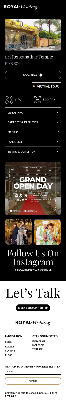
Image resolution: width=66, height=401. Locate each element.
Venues (9, 346)
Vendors (10, 350)
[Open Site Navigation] (60, 7)
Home (8, 341)
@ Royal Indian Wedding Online (33, 269)
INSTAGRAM (38, 341)
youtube (37, 349)
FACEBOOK (38, 345)
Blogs (8, 355)
